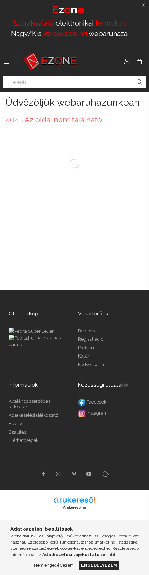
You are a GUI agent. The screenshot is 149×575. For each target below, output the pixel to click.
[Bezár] (144, 5)
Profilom (87, 347)
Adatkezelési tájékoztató (33, 415)
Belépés (86, 330)
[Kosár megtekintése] (139, 61)
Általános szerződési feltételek (30, 404)
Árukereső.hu (74, 507)
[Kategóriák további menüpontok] (6, 61)
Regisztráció (90, 339)
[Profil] (127, 61)
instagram (58, 474)
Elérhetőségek (23, 440)
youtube (89, 474)
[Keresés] (139, 82)
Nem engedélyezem (54, 565)
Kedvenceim (91, 364)
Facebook (96, 402)
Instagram (97, 413)
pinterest (74, 474)
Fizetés (16, 423)
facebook (43, 474)
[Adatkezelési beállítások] (106, 474)
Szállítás (17, 432)
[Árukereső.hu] (74, 500)
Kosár (83, 356)
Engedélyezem (99, 565)
